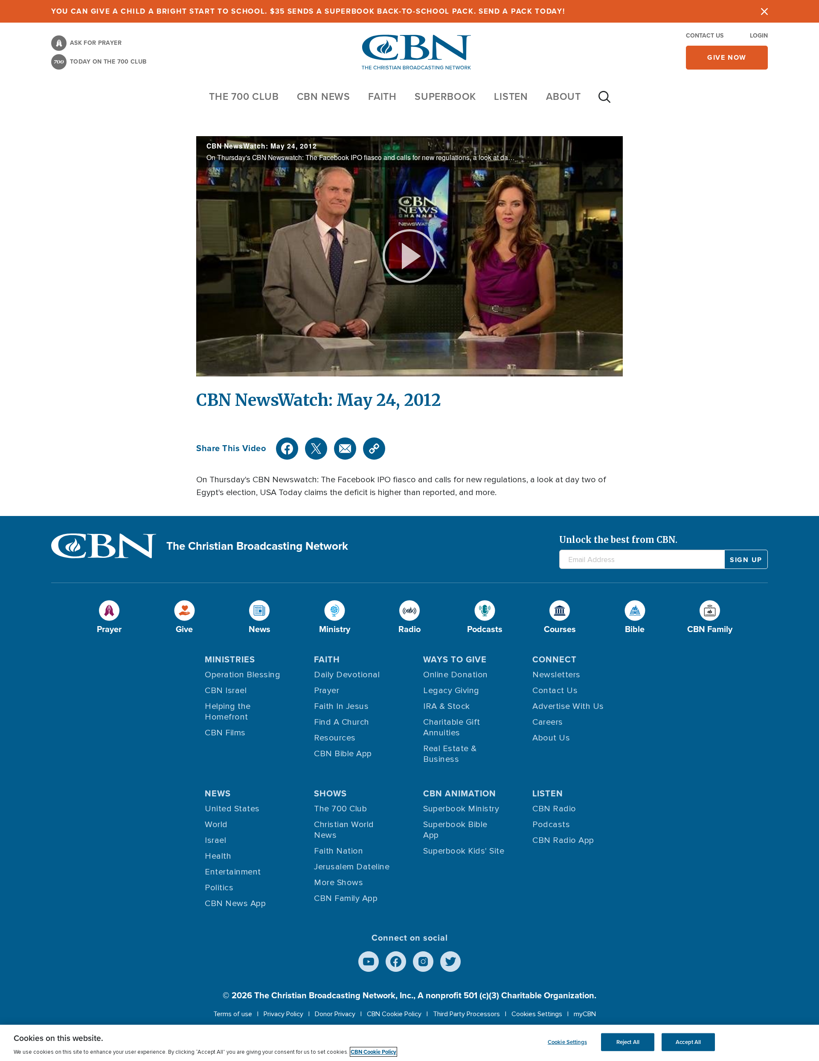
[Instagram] (423, 961)
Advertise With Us (568, 706)
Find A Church (341, 722)
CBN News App (235, 903)
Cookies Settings (536, 1014)
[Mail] (345, 448)
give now (726, 57)
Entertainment (233, 872)
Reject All (627, 1042)
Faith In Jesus (341, 706)
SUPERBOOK (445, 96)
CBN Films (225, 733)
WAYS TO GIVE (455, 659)
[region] (409, 1043)
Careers (547, 722)
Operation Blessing (242, 675)
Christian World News (344, 829)
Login (759, 35)
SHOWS (330, 793)
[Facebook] (287, 448)
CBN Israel (226, 690)
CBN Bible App (343, 754)
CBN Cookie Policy (394, 1014)
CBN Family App (346, 898)
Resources (335, 738)
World (216, 824)
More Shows (338, 882)
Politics (219, 888)
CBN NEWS (323, 96)
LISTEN (511, 96)
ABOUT (563, 96)
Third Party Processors (466, 1014)
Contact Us (704, 35)
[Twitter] (316, 448)
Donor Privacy (335, 1014)
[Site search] (604, 101)
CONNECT (554, 659)
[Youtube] (368, 961)
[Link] (374, 448)
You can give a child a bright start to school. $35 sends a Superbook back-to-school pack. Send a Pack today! (308, 11)
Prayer (326, 690)
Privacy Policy (283, 1014)
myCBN (585, 1014)
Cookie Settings (567, 1042)
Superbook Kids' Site (463, 851)
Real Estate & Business (450, 753)
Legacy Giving (451, 690)
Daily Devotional (347, 675)
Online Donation (455, 675)
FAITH (382, 96)
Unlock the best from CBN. (618, 539)
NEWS (218, 793)
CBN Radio (554, 809)
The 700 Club (244, 96)
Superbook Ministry (461, 809)
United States (232, 809)
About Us (551, 738)
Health (218, 856)
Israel (215, 840)
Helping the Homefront (228, 711)
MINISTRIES (230, 659)
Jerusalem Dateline (351, 867)
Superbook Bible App (455, 829)
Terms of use (232, 1014)
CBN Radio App (563, 840)
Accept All (688, 1042)
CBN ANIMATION (459, 793)
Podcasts (551, 824)
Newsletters (556, 675)
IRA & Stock (446, 706)
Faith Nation (338, 851)
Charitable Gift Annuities (451, 727)
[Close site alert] (764, 11)
